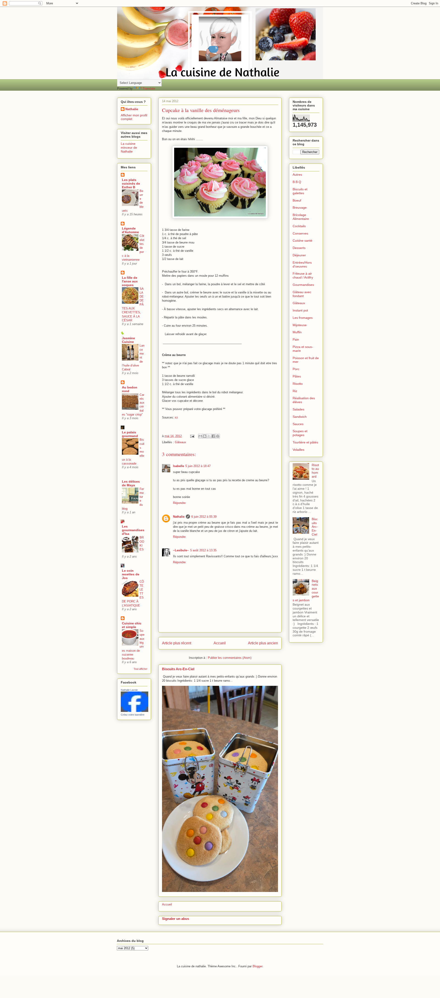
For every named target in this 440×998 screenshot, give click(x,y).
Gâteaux (180, 442)
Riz (295, 391)
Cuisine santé (302, 240)
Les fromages (303, 318)
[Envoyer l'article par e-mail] (192, 436)
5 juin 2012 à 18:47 (198, 466)
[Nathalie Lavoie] (134, 711)
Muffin (297, 332)
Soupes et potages (300, 433)
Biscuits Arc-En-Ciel (178, 669)
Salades (298, 409)
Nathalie (178, 516)
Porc (296, 369)
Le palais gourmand (130, 434)
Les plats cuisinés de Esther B (131, 183)
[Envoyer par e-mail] (200, 436)
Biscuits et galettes (300, 191)
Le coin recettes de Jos (130, 574)
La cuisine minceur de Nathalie (129, 147)
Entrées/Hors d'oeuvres (302, 264)
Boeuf (297, 200)
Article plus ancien (263, 643)
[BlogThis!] (204, 436)
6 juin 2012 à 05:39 (204, 516)
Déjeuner (299, 255)
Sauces (298, 424)
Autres (297, 174)
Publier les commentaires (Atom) (229, 657)
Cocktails (299, 226)
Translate (149, 88)
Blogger (257, 966)
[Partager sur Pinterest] (217, 436)
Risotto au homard (315, 470)
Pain (296, 339)
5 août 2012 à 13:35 (203, 550)
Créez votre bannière (132, 714)
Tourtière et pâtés (305, 442)
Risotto (298, 384)
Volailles (298, 449)
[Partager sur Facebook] (213, 436)
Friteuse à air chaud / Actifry (303, 275)
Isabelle (178, 466)
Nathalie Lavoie (129, 690)
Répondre (179, 503)
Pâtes (297, 376)
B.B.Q (297, 182)
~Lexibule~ (181, 550)
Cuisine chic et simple (131, 625)
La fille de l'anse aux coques (130, 281)
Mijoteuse (300, 325)
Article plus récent (176, 643)
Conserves (300, 233)
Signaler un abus (175, 919)
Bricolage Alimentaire (301, 217)
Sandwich (300, 416)
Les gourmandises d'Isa (133, 530)
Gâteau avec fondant (302, 294)
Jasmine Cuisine (128, 340)
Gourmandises (303, 285)
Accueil (220, 643)
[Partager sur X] (209, 436)
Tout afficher (140, 668)
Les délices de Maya (131, 483)
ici (176, 417)
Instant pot (300, 310)
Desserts (299, 248)
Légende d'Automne (130, 230)
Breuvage (300, 207)
